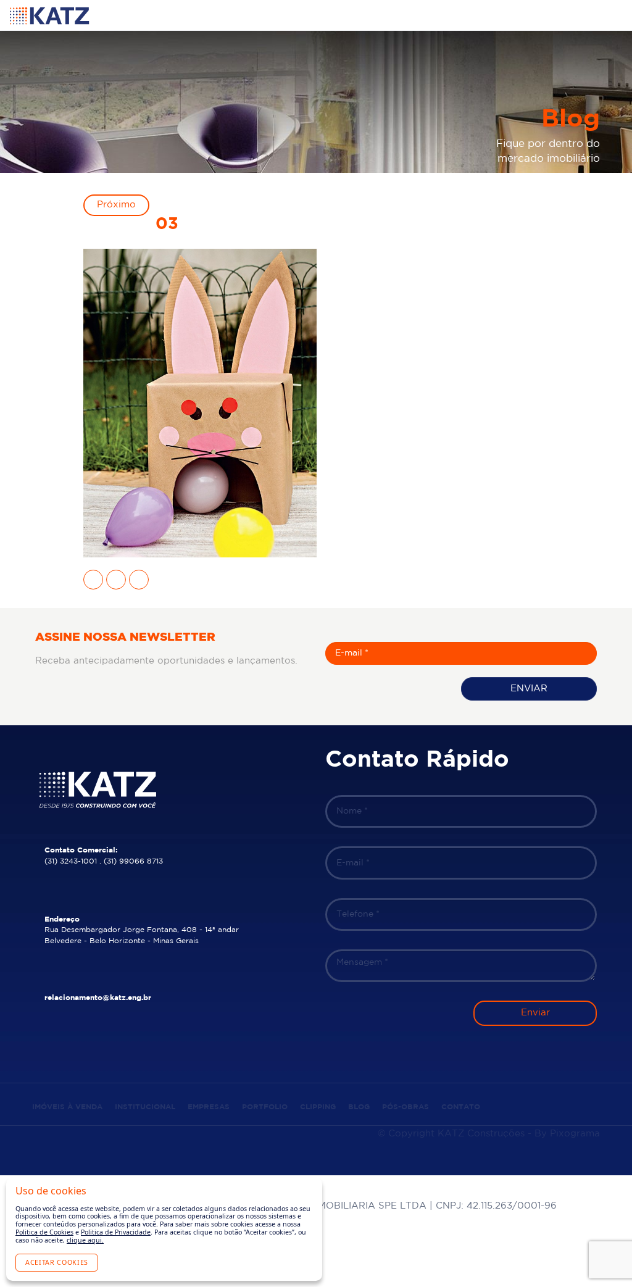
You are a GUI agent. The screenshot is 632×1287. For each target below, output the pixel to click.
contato (460, 1107)
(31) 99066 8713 (133, 861)
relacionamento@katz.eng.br (97, 997)
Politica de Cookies (44, 1232)
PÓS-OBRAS (405, 1107)
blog (359, 1107)
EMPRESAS (209, 1107)
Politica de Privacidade (116, 1232)
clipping (318, 1107)
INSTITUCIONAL (145, 1107)
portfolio (265, 1107)
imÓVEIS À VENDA (67, 1107)
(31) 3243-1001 (70, 861)
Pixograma (575, 1134)
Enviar (528, 689)
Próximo (116, 205)
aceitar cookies (56, 1262)
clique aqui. (85, 1240)
